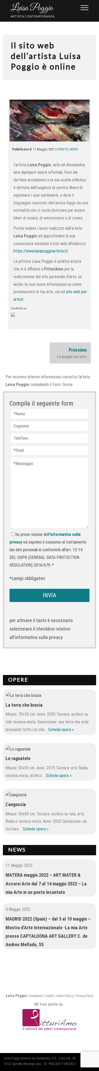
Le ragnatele (18, 758)
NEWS (74, 149)
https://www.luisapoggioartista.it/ (40, 251)
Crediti (49, 996)
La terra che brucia (24, 705)
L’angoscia (16, 804)
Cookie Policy (64, 996)
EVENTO (62, 149)
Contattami (36, 996)
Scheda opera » (61, 729)
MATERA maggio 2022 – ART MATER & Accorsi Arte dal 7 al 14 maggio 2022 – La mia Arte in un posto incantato (46, 883)
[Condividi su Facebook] (17, 318)
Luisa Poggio (32, 8)
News (17, 849)
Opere (18, 679)
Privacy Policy (84, 996)
